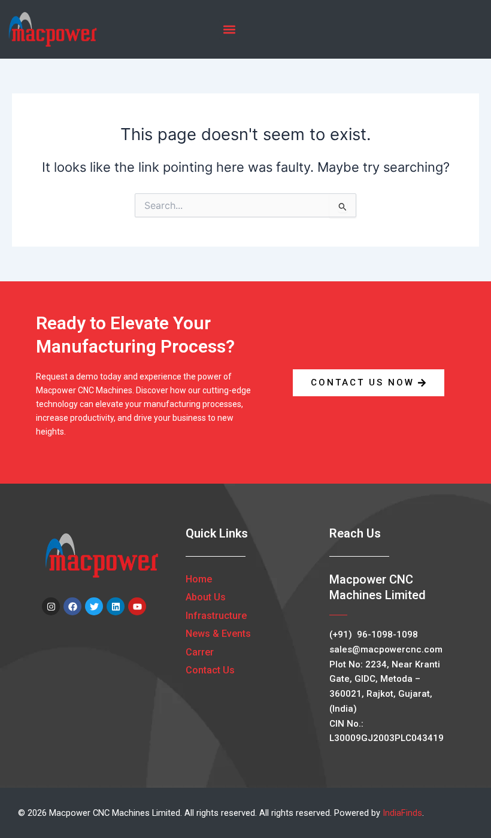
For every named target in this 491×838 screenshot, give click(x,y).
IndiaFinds (402, 812)
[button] (229, 30)
